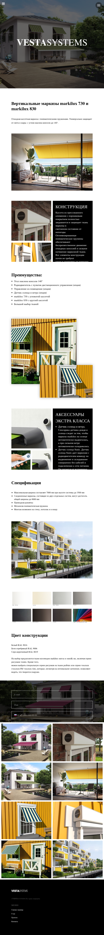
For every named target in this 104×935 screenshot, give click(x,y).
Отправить (52, 841)
